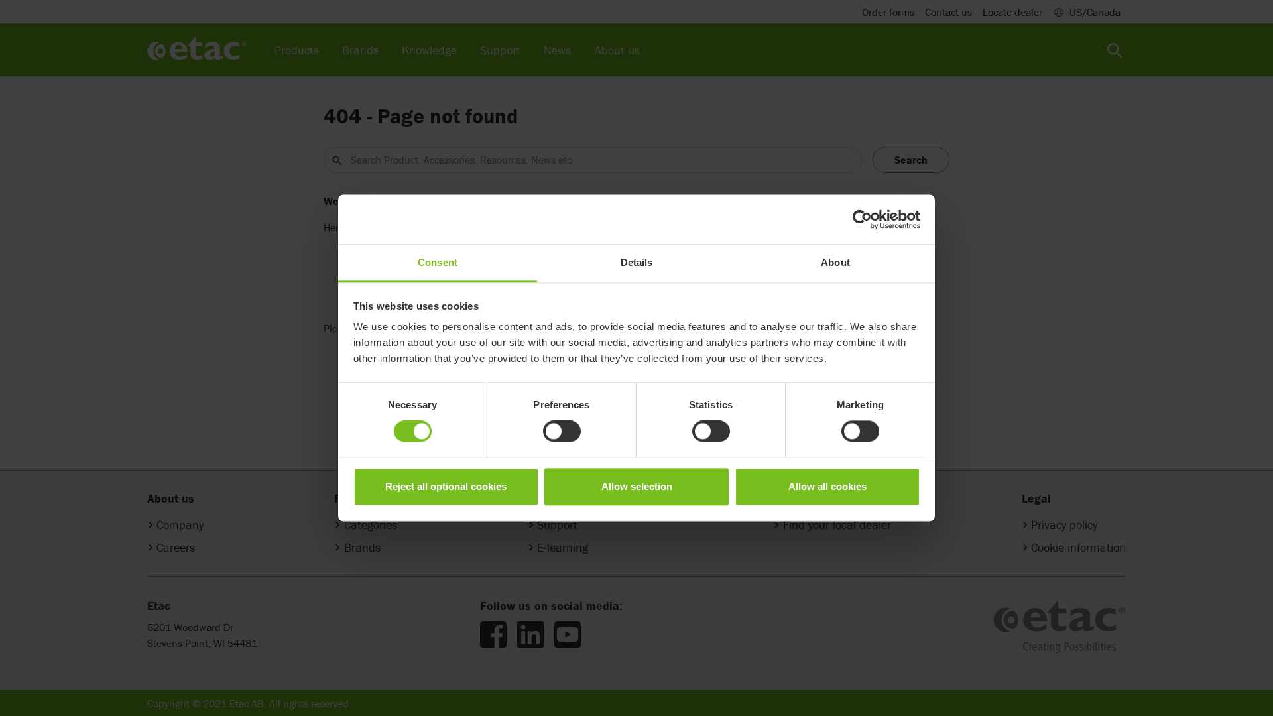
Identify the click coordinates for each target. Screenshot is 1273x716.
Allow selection (636, 486)
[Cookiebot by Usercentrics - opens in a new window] (862, 219)
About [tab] (835, 262)
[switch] (562, 431)
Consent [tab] (437, 262)
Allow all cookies (827, 486)
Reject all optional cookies (446, 486)
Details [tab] (637, 262)
